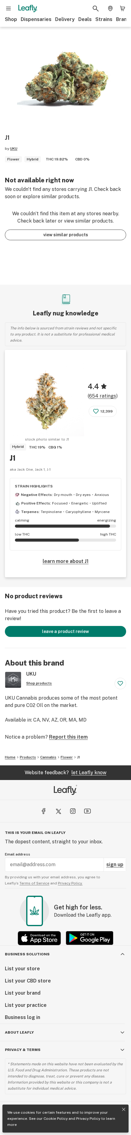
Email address (17, 854)
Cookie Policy (56, 1118)
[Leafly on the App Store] (39, 938)
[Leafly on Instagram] (73, 811)
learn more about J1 (66, 561)
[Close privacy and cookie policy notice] (123, 1109)
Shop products (39, 683)
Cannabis (48, 757)
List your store (22, 969)
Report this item (68, 737)
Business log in (22, 1017)
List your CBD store (28, 981)
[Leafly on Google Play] (89, 938)
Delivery (65, 19)
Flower (67, 757)
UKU (13, 148)
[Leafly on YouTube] (87, 811)
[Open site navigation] (8, 8)
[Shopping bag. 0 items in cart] (122, 8)
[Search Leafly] (95, 8)
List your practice (26, 1005)
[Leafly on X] (58, 811)
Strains (103, 19)
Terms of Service (34, 883)
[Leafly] (27, 8)
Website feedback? (65, 772)
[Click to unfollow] (120, 683)
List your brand (23, 993)
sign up (114, 864)
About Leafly (19, 1032)
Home (10, 757)
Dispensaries (36, 19)
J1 (13, 458)
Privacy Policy (88, 1118)
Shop (11, 19)
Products (28, 757)
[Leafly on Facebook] (43, 811)
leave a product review (65, 631)
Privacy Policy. (70, 883)
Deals (85, 19)
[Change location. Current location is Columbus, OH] (110, 8)
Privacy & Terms (23, 1050)
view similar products (65, 234)
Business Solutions (27, 954)
